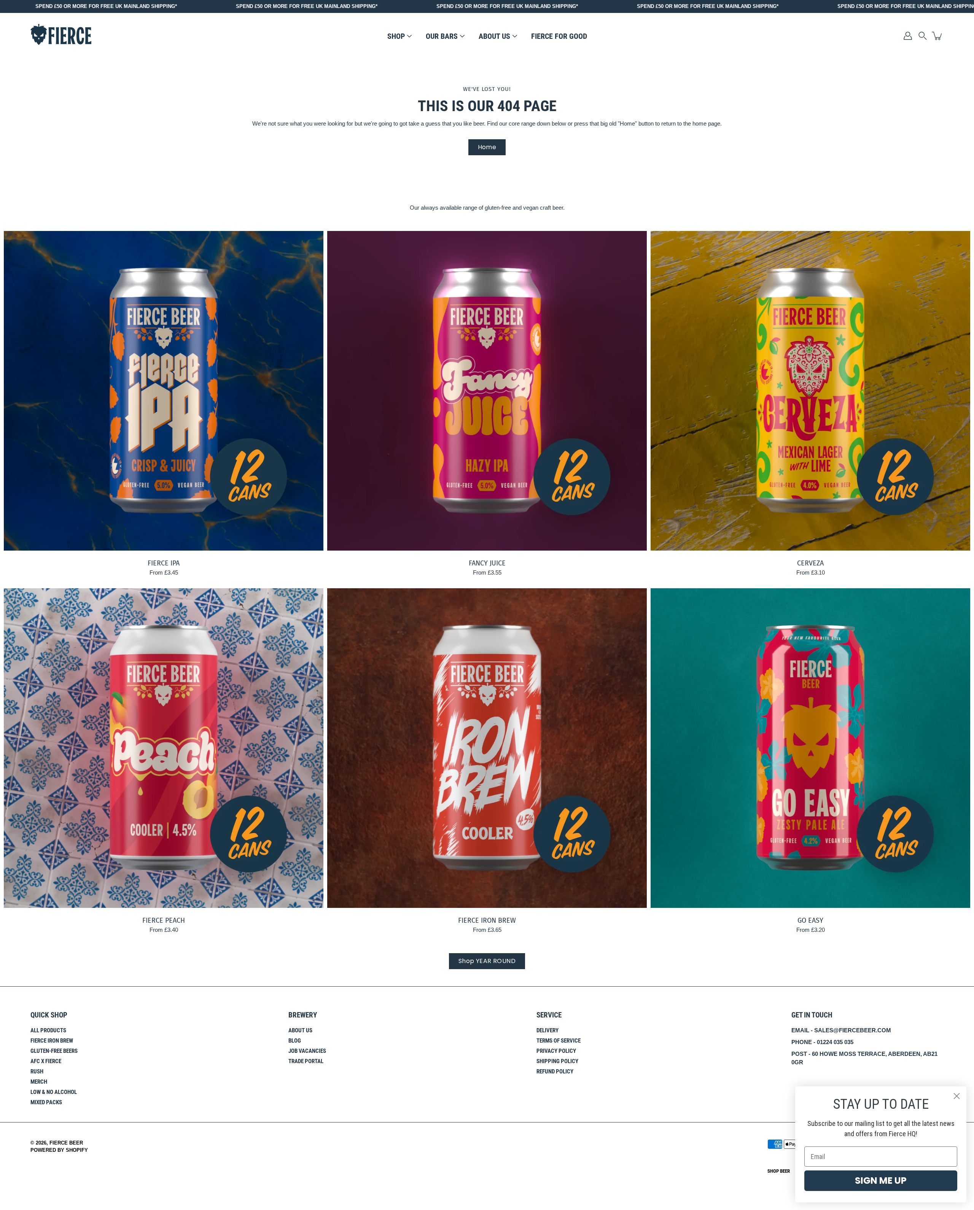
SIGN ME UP (881, 1180)
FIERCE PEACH (163, 920)
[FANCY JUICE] (487, 391)
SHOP (396, 36)
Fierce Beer (66, 1143)
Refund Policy (554, 1071)
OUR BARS (442, 36)
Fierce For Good (559, 36)
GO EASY (810, 920)
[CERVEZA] (810, 391)
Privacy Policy (556, 1051)
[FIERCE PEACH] (163, 748)
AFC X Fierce (45, 1061)
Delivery (547, 1030)
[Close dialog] (956, 1096)
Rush (36, 1071)
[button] (922, 36)
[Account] (908, 36)
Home (487, 147)
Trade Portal (305, 1061)
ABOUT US (494, 36)
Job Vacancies (307, 1051)
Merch (38, 1081)
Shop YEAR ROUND (487, 961)
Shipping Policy (557, 1061)
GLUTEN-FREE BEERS (54, 1051)
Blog (294, 1040)
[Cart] (937, 36)
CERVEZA (810, 563)
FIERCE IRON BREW (487, 920)
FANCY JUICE (487, 563)
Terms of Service (558, 1040)
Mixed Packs (46, 1102)
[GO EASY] (810, 748)
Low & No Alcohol (53, 1092)
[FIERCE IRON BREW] (487, 748)
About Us (300, 1030)
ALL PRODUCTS (48, 1030)
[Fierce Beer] (60, 35)
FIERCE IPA (164, 563)
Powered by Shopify (59, 1150)
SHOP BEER (778, 1171)
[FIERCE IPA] (163, 391)
